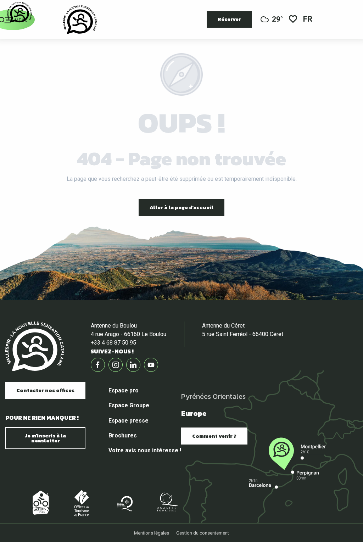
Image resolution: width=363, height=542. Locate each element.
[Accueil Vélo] (39, 502)
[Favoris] (293, 19)
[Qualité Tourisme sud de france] (124, 502)
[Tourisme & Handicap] (209, 502)
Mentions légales (151, 533)
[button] (308, 20)
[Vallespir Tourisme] (80, 19)
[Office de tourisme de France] (81, 502)
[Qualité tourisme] (166, 502)
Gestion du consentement (202, 533)
